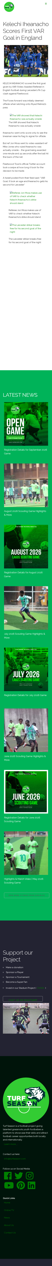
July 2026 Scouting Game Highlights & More (24, 635)
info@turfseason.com (15, 1158)
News (7, 1217)
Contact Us (10, 1232)
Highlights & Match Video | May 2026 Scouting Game (23, 880)
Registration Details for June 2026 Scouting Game (22, 819)
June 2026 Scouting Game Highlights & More (25, 758)
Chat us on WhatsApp (23, 1000)
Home (7, 1202)
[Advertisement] (26, 274)
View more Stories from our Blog (27, 895)
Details (40, 988)
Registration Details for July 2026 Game (25, 695)
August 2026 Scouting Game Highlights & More (25, 513)
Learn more (10, 1144)
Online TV (9, 1210)
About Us (9, 1225)
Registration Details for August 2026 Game (23, 574)
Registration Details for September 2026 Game (25, 451)
